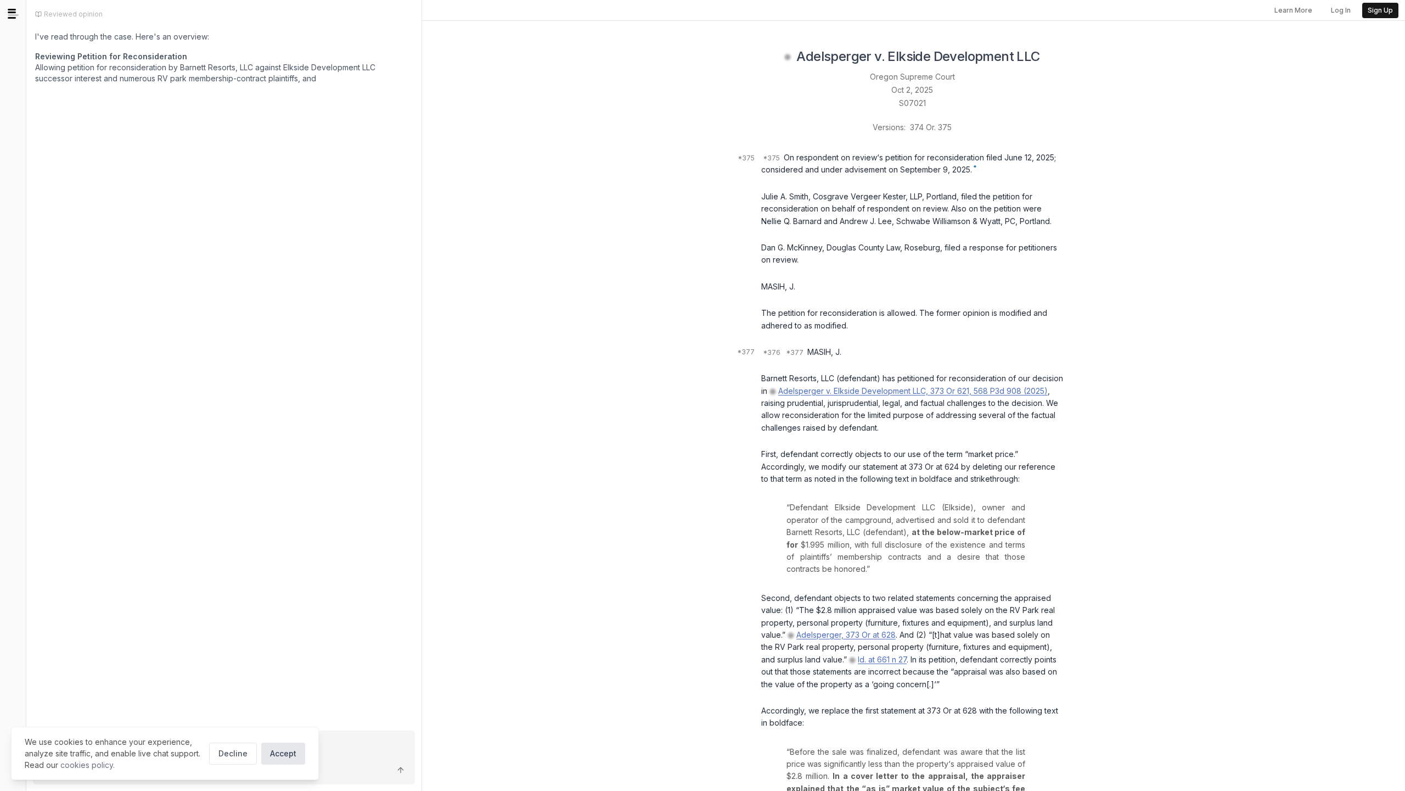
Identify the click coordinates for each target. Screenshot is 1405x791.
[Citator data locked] (787, 57)
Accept (283, 753)
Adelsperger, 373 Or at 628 (846, 634)
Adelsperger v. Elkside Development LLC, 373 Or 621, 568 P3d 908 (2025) (913, 391)
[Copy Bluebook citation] (1052, 57)
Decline (233, 753)
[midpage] (13, 14)
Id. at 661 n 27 (882, 659)
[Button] (400, 770)
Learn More (1293, 10)
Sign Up (1380, 10)
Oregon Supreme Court (912, 76)
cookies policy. (87, 765)
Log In (1341, 10)
